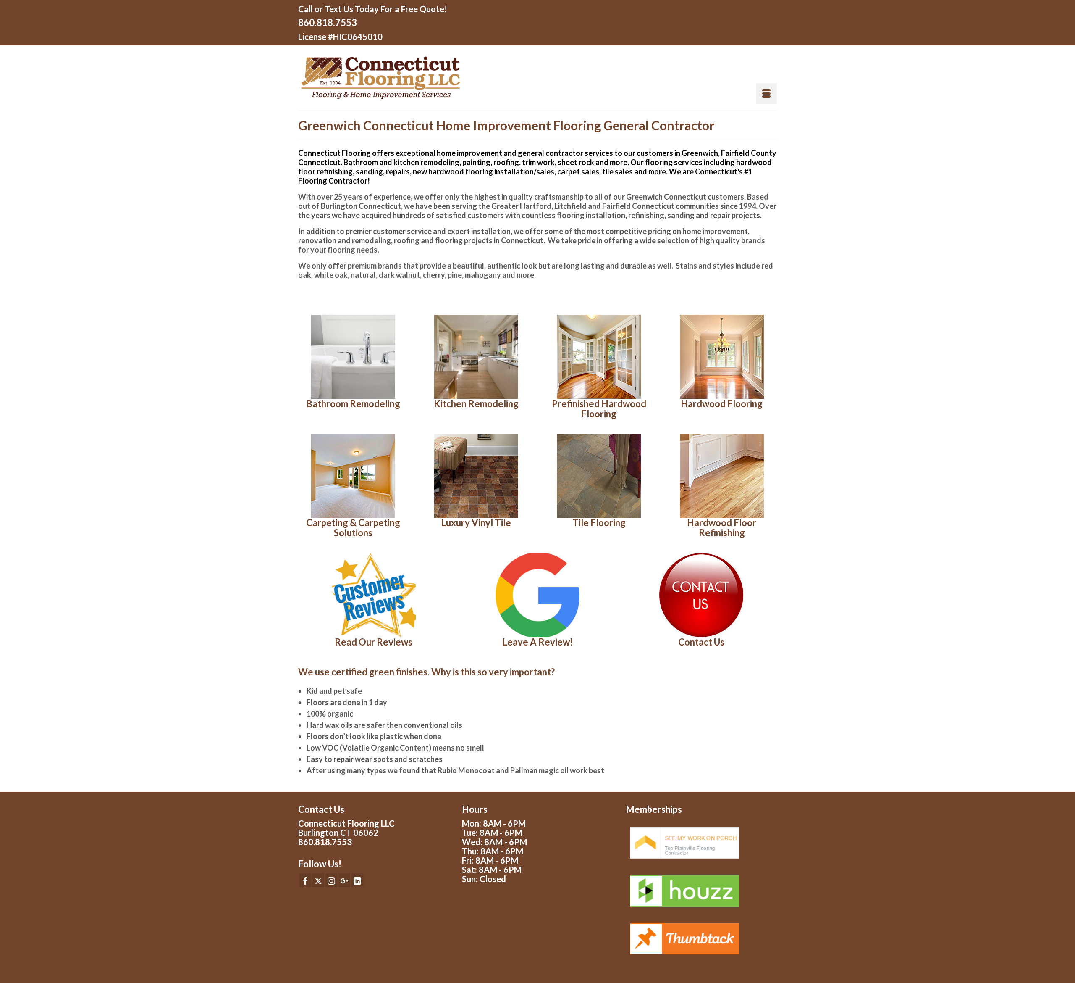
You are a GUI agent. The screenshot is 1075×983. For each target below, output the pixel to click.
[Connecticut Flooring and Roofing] (414, 78)
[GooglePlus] (344, 880)
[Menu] (766, 93)
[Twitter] (318, 880)
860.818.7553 (327, 22)
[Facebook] (305, 880)
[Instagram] (331, 880)
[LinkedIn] (357, 880)
